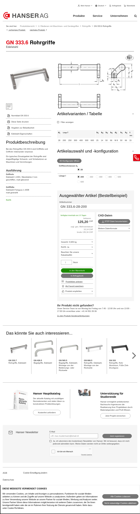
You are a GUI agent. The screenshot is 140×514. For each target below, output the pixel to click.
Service (97, 15)
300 (100, 177)
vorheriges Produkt (17, 30)
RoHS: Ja (65, 247)
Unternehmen (119, 15)
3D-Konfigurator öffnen (69, 161)
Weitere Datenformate (107, 228)
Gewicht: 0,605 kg (69, 242)
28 (82, 170)
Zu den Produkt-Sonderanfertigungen (73, 316)
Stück (75, 262)
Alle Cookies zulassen (120, 496)
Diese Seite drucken (20, 122)
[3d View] (129, 57)
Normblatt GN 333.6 (20, 115)
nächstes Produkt (37, 30)
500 (119, 177)
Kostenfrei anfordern (47, 412)
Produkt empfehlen (73, 291)
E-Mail (52, 432)
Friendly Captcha (86, 454)
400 (110, 177)
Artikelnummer (65, 202)
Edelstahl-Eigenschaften (21, 134)
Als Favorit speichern (74, 286)
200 (82, 177)
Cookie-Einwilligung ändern (35, 473)
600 (82, 182)
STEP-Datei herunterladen (116, 221)
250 (91, 177)
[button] (85, 6)
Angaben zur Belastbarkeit (22, 128)
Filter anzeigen (67, 122)
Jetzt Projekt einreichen (115, 416)
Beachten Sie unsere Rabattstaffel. (70, 253)
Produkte (79, 15)
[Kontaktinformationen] (136, 157)
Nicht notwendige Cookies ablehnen (120, 503)
